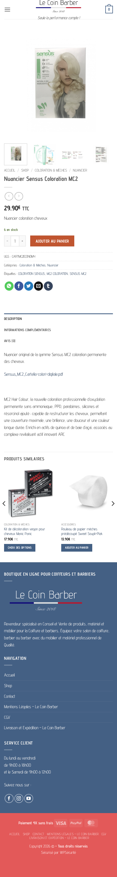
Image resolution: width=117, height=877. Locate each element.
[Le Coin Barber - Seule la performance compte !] (58, 6)
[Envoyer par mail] (38, 286)
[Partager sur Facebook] (18, 286)
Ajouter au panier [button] (77, 547)
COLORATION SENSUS (31, 274)
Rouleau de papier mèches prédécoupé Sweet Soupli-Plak (82, 531)
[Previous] (13, 85)
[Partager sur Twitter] (28, 286)
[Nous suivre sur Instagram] (18, 798)
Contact (9, 696)
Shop (25, 170)
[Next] (104, 85)
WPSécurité (68, 852)
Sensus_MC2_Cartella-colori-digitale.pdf (33, 374)
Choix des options (20, 547)
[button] (7, 9)
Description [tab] (13, 319)
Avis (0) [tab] (9, 341)
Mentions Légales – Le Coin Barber (31, 706)
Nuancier (80, 170)
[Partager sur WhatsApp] (9, 286)
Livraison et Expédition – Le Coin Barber (34, 727)
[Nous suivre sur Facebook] (9, 798)
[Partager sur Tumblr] (48, 286)
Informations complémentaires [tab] (27, 330)
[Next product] (9, 196)
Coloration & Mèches (51, 170)
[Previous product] (18, 196)
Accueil (9, 170)
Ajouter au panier (52, 241)
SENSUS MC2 (78, 274)
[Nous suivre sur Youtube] (28, 798)
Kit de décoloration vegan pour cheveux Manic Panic (24, 531)
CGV (7, 717)
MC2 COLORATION (57, 274)
